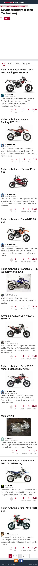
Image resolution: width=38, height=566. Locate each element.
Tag (6, 18)
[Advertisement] (19, 39)
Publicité (13, 564)
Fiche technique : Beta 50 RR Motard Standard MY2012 (17, 367)
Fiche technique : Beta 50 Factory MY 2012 (15, 120)
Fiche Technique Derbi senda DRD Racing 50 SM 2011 (17, 71)
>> (27, 556)
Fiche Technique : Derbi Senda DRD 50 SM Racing (18, 462)
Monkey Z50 (8, 416)
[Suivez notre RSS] (16, 560)
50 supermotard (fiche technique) (16, 6)
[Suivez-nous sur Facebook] (21, 560)
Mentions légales (5, 564)
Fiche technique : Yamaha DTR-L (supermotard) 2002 (19, 270)
